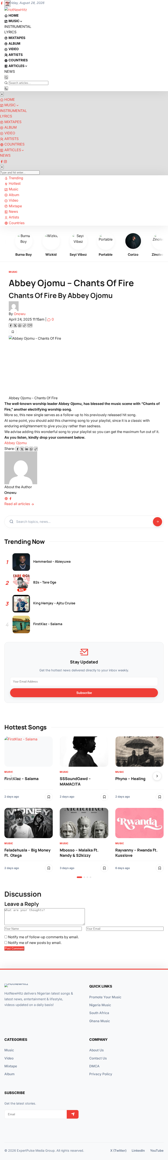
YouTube (157, 1150)
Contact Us (98, 1058)
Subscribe (84, 693)
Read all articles (17, 504)
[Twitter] (15, 325)
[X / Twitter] (22, 449)
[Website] (6, 498)
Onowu (19, 314)
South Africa (99, 1013)
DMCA (94, 1066)
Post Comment (14, 948)
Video (9, 1058)
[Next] (157, 776)
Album (9, 1074)
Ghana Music (99, 1021)
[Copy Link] (24, 325)
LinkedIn (138, 1150)
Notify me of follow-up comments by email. (43, 937)
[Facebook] (10, 325)
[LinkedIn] (26, 449)
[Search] (6, 77)
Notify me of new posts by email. (34, 942)
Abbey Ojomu (15, 443)
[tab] (79, 877)
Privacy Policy (100, 1074)
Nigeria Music (100, 1005)
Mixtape (10, 1066)
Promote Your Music (105, 997)
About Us (96, 1050)
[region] (84, 807)
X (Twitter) (118, 1150)
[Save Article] (13, 332)
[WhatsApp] (20, 325)
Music (13, 271)
